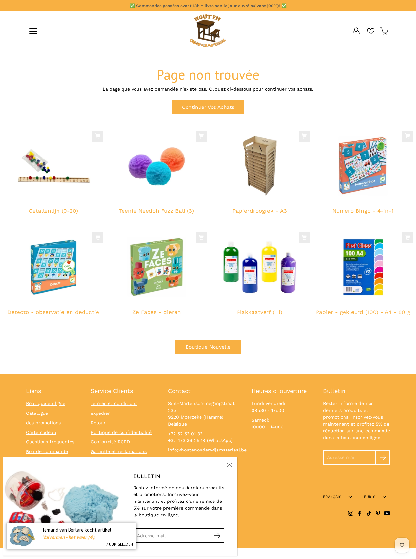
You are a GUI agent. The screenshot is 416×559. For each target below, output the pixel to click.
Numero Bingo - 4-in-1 (362, 211)
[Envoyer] (382, 457)
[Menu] (33, 31)
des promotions (43, 422)
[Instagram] (351, 513)
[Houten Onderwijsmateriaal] (208, 31)
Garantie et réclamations (119, 451)
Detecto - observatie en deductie (53, 312)
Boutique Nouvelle (208, 347)
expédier (100, 413)
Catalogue (37, 413)
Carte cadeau (41, 432)
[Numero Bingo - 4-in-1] (363, 165)
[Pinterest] (378, 513)
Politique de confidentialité (121, 432)
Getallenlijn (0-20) (53, 211)
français (332, 497)
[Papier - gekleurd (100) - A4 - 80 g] (363, 267)
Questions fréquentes (50, 441)
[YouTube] (387, 513)
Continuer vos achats (208, 107)
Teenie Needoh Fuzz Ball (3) (156, 211)
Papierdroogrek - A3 (259, 211)
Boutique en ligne (45, 403)
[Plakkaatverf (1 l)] (260, 267)
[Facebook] (360, 513)
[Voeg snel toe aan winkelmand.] (97, 136)
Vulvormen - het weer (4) (68, 537)
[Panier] (385, 31)
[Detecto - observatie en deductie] (53, 267)
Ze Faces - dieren (156, 312)
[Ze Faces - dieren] (157, 267)
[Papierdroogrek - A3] (260, 165)
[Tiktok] (369, 513)
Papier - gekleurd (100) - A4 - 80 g (363, 312)
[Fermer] (229, 465)
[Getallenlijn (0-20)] (53, 165)
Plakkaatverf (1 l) (259, 312)
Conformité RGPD (110, 441)
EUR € (369, 497)
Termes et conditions (114, 403)
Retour (98, 422)
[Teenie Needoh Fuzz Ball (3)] (157, 165)
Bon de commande (47, 451)
